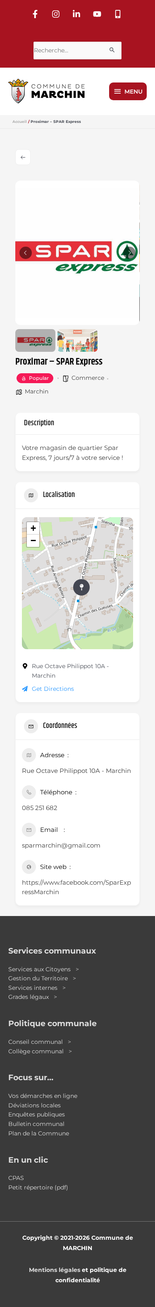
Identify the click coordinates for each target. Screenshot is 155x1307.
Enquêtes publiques (36, 1114)
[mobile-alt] (119, 14)
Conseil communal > (39, 1042)
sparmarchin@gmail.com (61, 845)
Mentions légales (54, 1270)
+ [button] (33, 528)
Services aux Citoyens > (43, 969)
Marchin (36, 391)
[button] (25, 253)
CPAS (16, 1178)
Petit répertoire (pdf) (38, 1187)
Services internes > (37, 987)
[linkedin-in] (77, 14)
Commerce (88, 378)
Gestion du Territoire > (42, 978)
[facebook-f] (36, 14)
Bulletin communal (36, 1124)
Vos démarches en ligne (42, 1096)
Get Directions (53, 688)
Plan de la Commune (38, 1133)
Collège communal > (40, 1051)
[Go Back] (23, 157)
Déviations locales (34, 1105)
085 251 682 (39, 808)
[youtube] (98, 14)
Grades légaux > (32, 997)
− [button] (33, 540)
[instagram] (57, 14)
